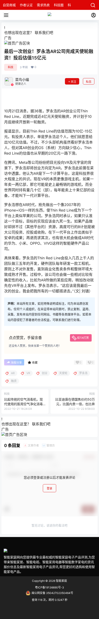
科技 (10, 67)
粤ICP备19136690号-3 (49, 587)
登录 (49, 488)
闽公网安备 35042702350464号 (52, 593)
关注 (73, 81)
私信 (88, 81)
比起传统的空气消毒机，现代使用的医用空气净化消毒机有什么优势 (23, 403)
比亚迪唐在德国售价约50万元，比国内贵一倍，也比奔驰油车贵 (75, 403)
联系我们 (42, 32)
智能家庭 (61, 580)
